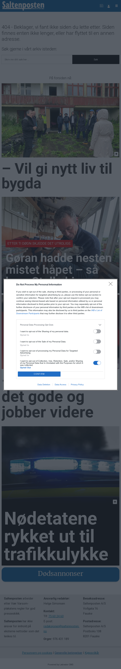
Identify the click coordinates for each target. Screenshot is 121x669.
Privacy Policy (77, 384)
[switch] (97, 331)
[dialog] (60, 334)
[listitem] (60, 324)
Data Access (60, 384)
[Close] (111, 285)
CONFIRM (39, 374)
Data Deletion (43, 384)
